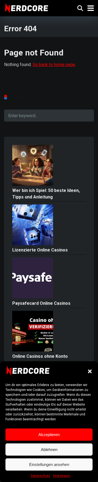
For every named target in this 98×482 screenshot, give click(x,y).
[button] (90, 371)
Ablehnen (49, 449)
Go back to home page (54, 64)
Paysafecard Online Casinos (41, 303)
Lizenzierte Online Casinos (40, 250)
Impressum (61, 476)
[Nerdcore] (26, 7)
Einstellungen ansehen (49, 464)
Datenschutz (40, 476)
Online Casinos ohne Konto (40, 356)
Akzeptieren (49, 434)
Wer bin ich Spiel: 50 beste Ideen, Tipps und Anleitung (46, 193)
